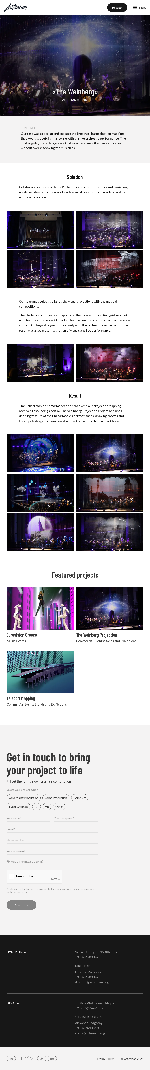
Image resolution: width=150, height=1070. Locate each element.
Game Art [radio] (80, 797)
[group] (52, 802)
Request (117, 7)
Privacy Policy (105, 1058)
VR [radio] (47, 806)
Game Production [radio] (56, 797)
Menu (142, 7)
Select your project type (22, 789)
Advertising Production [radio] (23, 797)
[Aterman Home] (15, 7)
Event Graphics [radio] (18, 806)
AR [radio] (36, 806)
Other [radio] (59, 806)
